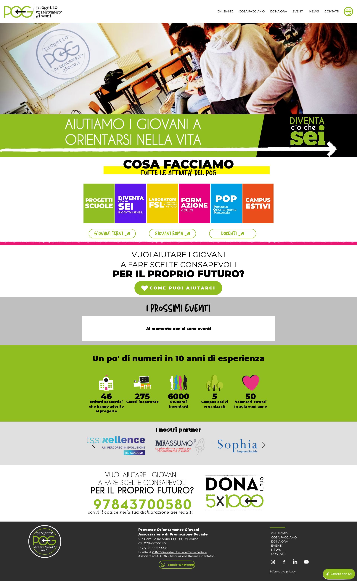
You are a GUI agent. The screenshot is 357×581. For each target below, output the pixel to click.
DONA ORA (279, 541)
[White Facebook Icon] (284, 562)
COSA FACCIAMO (284, 537)
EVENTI (276, 545)
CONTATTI (278, 554)
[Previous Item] (93, 445)
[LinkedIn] (295, 562)
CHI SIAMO (279, 533)
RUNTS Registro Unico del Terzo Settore (179, 552)
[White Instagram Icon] (273, 562)
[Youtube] (306, 562)
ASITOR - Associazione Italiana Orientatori (185, 556)
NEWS (276, 549)
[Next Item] (263, 445)
